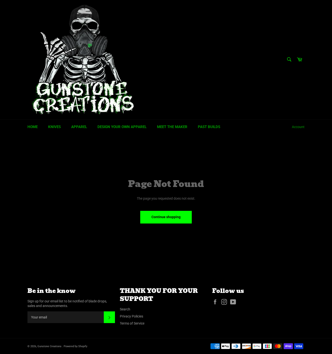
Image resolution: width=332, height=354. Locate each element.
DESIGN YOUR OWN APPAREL (122, 127)
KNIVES (54, 127)
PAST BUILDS (209, 127)
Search (125, 309)
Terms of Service (132, 323)
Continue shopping (166, 217)
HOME (32, 127)
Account (298, 127)
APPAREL (79, 127)
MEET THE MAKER (172, 127)
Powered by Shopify (75, 346)
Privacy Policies (131, 316)
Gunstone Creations (49, 346)
